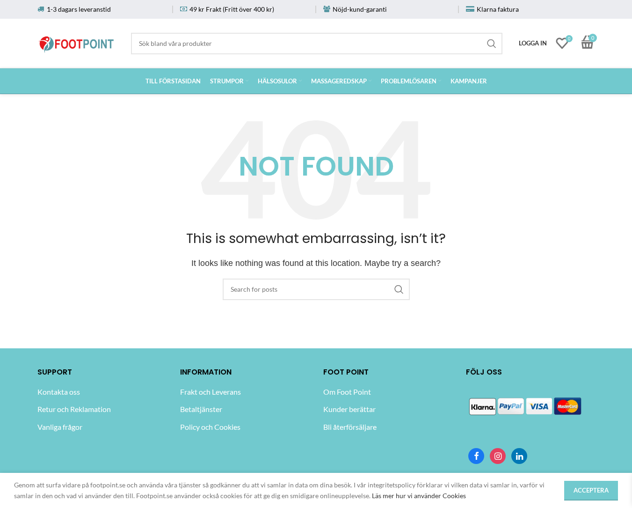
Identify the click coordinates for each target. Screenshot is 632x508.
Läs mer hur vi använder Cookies (419, 496)
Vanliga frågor (59, 426)
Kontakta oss (58, 391)
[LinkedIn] (519, 456)
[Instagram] (498, 456)
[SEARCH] (491, 43)
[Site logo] (76, 41)
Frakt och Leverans (210, 391)
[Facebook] (476, 456)
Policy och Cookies (210, 426)
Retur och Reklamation (74, 409)
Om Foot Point (347, 391)
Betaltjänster (201, 409)
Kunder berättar (349, 409)
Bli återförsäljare (350, 426)
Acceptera (591, 490)
